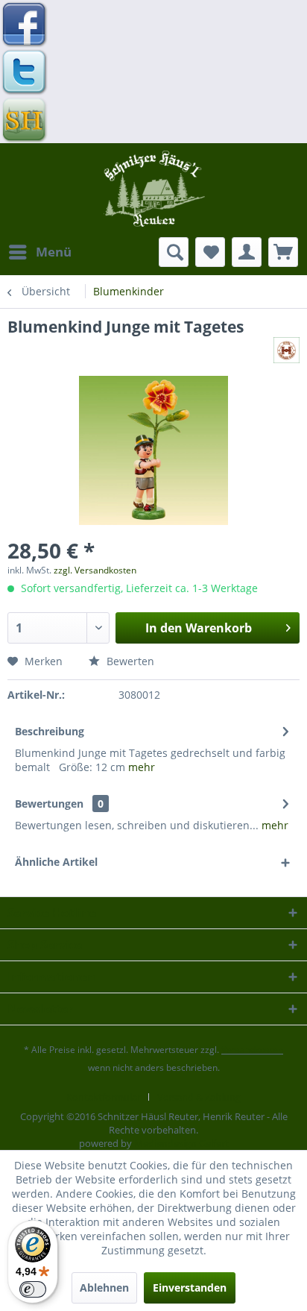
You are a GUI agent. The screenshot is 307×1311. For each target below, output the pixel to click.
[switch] (32, 1289)
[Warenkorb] (283, 252)
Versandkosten (252, 1049)
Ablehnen (104, 1287)
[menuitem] (39, 252)
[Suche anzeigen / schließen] (174, 252)
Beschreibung (49, 731)
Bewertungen (49, 803)
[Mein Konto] (247, 252)
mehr (141, 767)
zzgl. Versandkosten (95, 570)
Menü (54, 251)
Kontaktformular (103, 1097)
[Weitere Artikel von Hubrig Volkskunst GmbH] (286, 350)
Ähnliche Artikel (56, 862)
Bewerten (129, 661)
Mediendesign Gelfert (181, 1143)
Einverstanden (190, 1287)
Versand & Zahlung (199, 1097)
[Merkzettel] (210, 252)
